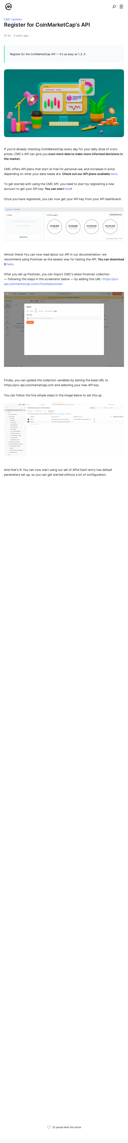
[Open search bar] (114, 6)
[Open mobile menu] (121, 7)
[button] (121, 6)
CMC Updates (13, 19)
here (114, 174)
